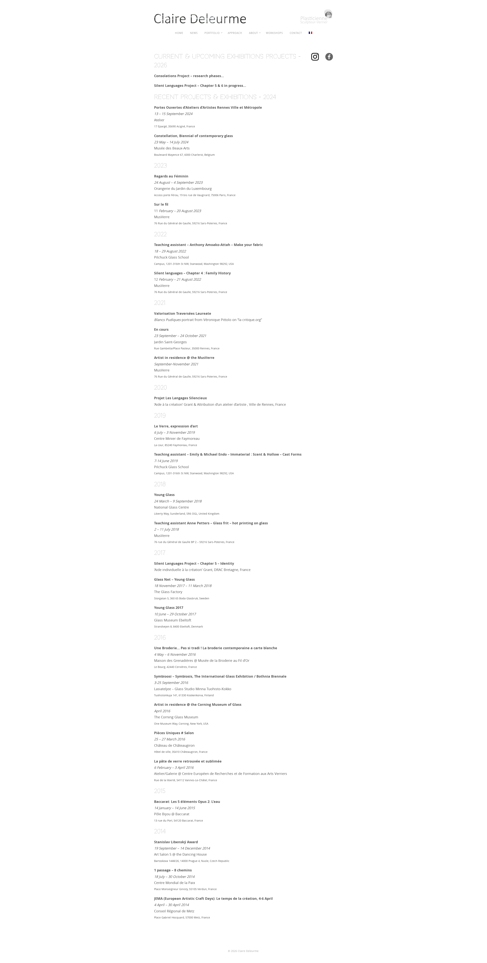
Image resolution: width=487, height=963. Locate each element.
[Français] (310, 33)
